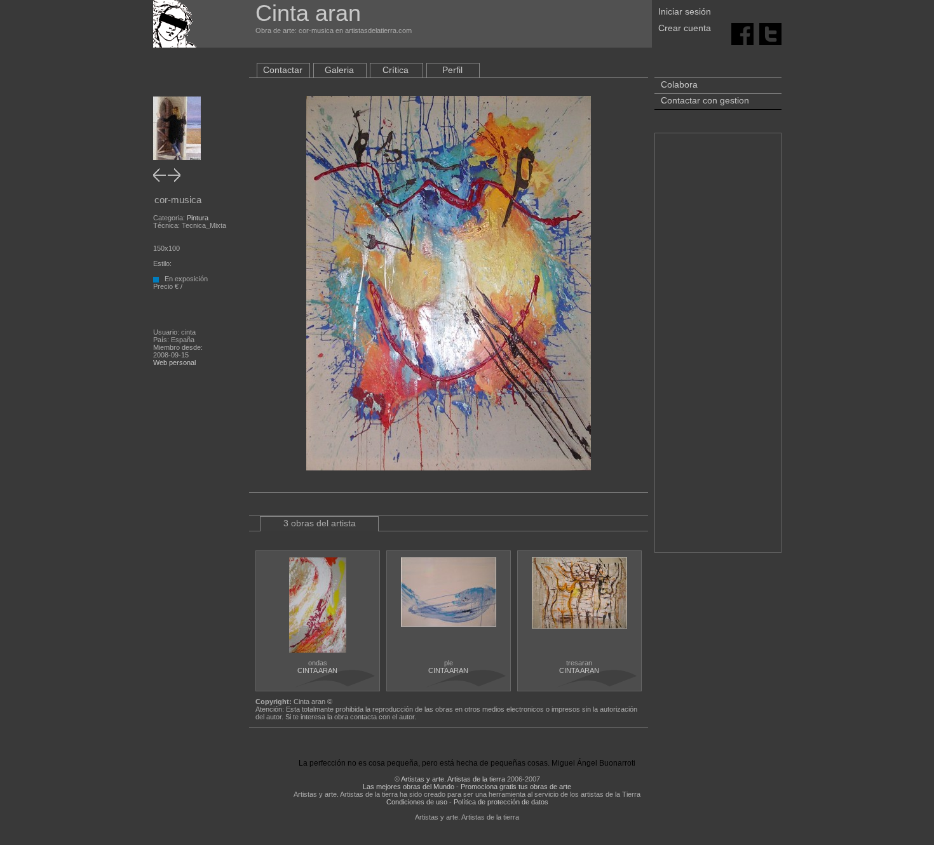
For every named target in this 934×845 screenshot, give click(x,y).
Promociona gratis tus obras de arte (516, 786)
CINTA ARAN (317, 670)
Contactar (282, 70)
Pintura (197, 218)
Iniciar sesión (684, 11)
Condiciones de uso (416, 802)
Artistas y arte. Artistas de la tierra (453, 779)
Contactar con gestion (705, 100)
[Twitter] (770, 33)
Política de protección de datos (501, 802)
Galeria (339, 70)
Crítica (395, 70)
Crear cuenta (684, 28)
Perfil (452, 70)
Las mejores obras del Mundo (408, 786)
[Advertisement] (718, 349)
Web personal (174, 362)
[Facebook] (742, 33)
